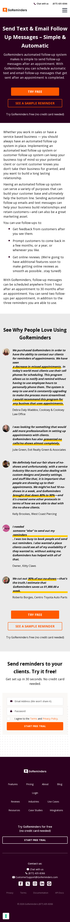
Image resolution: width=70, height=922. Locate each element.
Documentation (40, 892)
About (45, 784)
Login (35, 792)
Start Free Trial (35, 840)
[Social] (21, 883)
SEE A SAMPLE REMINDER (35, 103)
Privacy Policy (50, 718)
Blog (59, 784)
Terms (33, 718)
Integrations (56, 810)
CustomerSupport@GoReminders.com (37, 877)
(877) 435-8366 (60, 3)
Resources (14, 810)
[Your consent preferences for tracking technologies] (6, 916)
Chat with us (43, 3)
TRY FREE (35, 92)
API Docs (59, 892)
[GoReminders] (15, 10)
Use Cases (53, 801)
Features (13, 784)
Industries (33, 801)
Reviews (15, 801)
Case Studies (36, 810)
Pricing (29, 784)
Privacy (9, 892)
